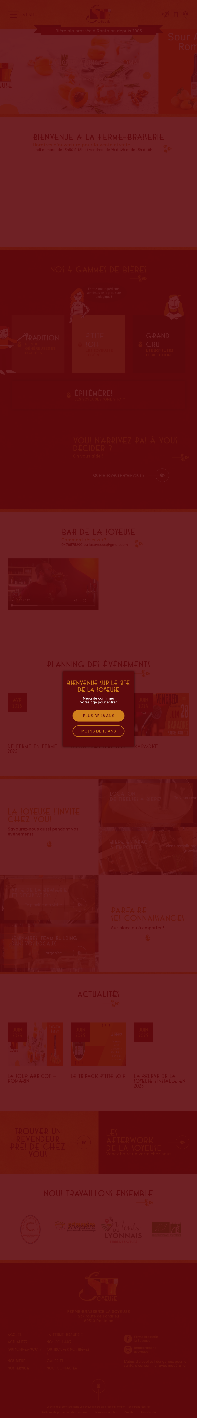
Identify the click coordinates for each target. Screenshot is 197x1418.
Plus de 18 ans (98, 715)
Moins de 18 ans (98, 731)
